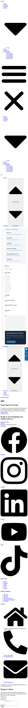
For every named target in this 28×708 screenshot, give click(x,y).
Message (3, 705)
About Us (6, 6)
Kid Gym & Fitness (10, 300)
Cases (8, 47)
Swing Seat (7, 279)
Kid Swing (7, 272)
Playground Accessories (11, 305)
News (5, 49)
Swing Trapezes (8, 287)
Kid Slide (7, 295)
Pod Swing (7, 291)
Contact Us (6, 50)
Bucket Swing (8, 285)
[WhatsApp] (26, 355)
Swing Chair (7, 283)
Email (2, 698)
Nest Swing (7, 275)
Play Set (7, 266)
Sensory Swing (8, 289)
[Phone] (26, 352)
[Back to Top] (26, 359)
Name (2, 696)
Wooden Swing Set (9, 269)
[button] (14, 87)
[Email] (26, 349)
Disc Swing (7, 281)
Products (6, 5)
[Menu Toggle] (1, 174)
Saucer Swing (7, 277)
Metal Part (7, 310)
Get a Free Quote (11, 341)
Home (5, 3)
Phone (2, 699)
